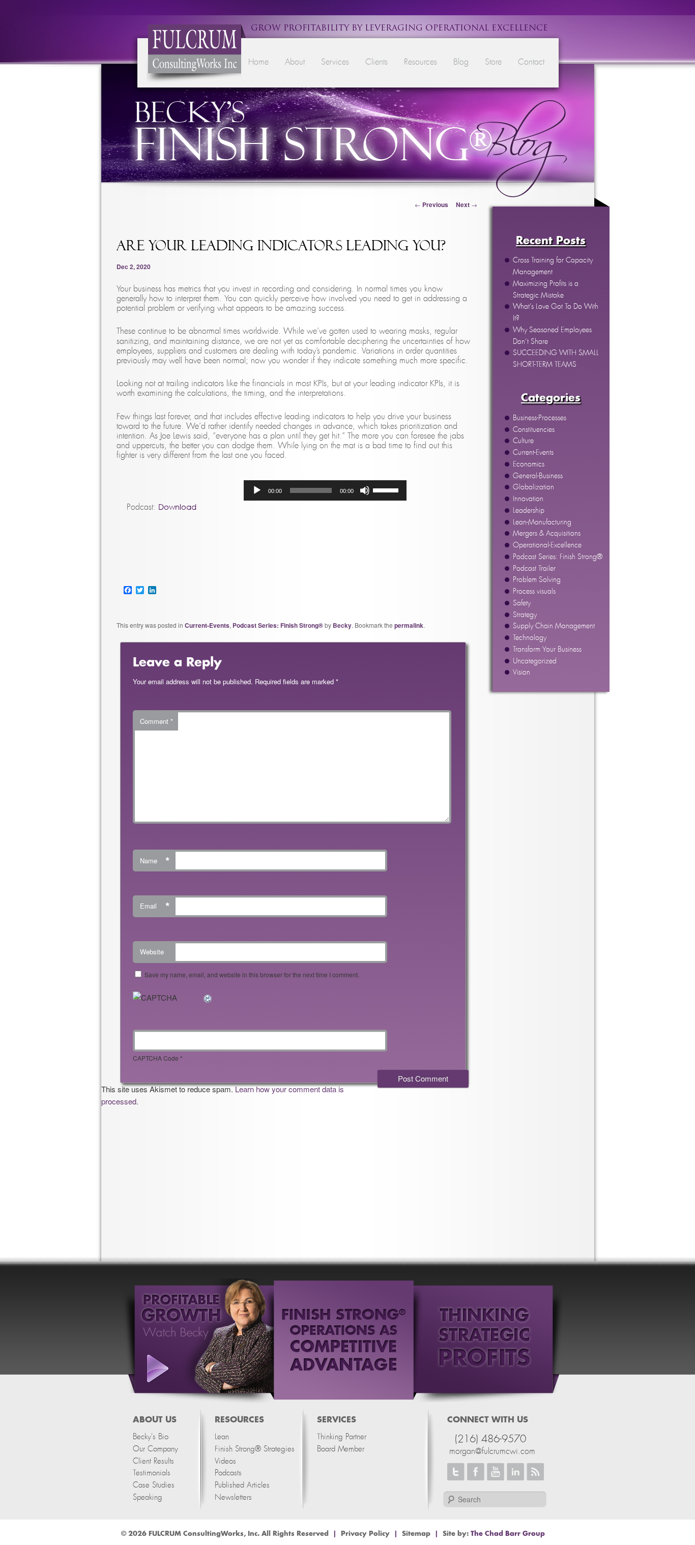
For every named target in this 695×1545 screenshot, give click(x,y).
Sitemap (416, 1533)
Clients (376, 62)
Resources (420, 62)
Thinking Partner (341, 1437)
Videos (225, 1461)
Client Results (153, 1461)
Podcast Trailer (534, 568)
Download (177, 507)
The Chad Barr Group (508, 1533)
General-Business (538, 476)
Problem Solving (537, 580)
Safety (522, 603)
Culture (523, 441)
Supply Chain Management (554, 626)
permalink (408, 625)
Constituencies (534, 429)
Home (258, 62)
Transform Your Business (547, 649)
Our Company (155, 1449)
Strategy (525, 615)
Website (152, 951)
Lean (222, 1437)
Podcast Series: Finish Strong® (557, 557)
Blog (461, 62)
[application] (325, 490)
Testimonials (151, 1473)
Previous (431, 204)
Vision (521, 672)
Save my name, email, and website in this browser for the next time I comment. (251, 974)
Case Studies (154, 1485)
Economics (528, 464)
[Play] (257, 490)
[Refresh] (208, 997)
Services (335, 62)
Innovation (528, 499)
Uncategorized (535, 661)
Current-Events (533, 452)
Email (155, 906)
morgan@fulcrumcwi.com (492, 1451)
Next (466, 204)
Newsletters (233, 1497)
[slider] (387, 489)
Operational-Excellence (547, 545)
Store (493, 62)
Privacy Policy (365, 1533)
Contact (531, 62)
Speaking (147, 1497)
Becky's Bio (150, 1437)
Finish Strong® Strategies (255, 1449)
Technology (529, 638)
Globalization (533, 487)
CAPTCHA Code (156, 1058)
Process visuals (534, 591)
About (295, 62)
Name (155, 861)
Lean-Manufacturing (542, 522)
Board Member (340, 1449)
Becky (342, 625)
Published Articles (242, 1485)
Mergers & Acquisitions (547, 533)
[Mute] (365, 490)
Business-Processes (539, 418)
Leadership (528, 510)
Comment (156, 721)
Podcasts (228, 1473)
